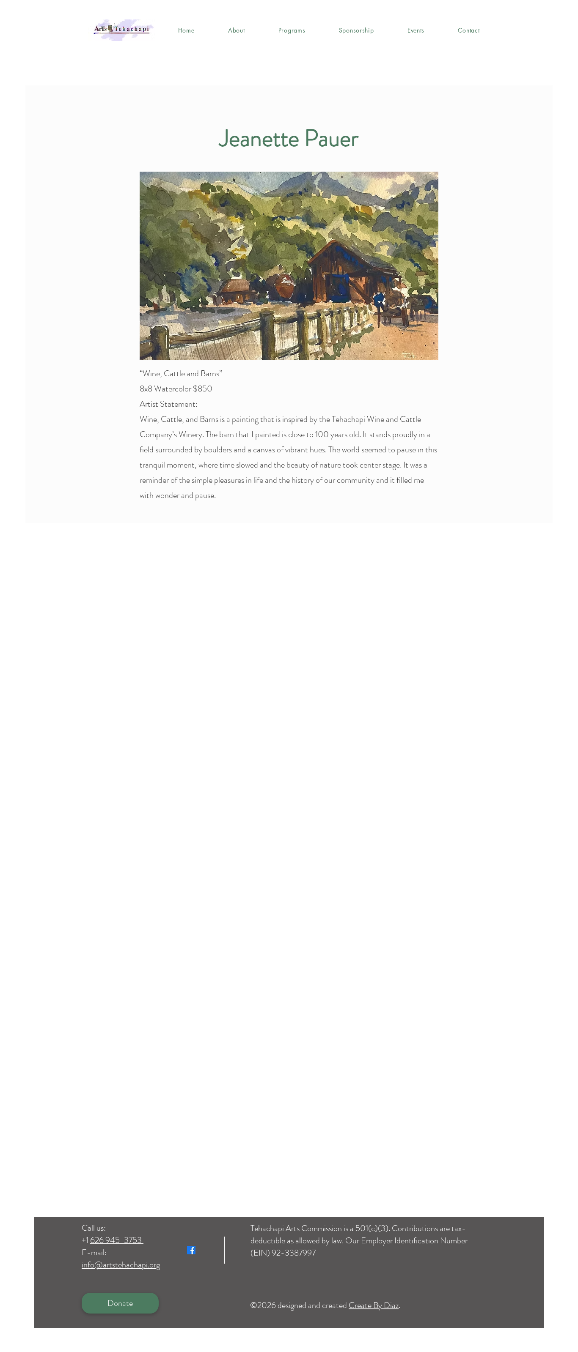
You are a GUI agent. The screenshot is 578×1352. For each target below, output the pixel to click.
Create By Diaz (374, 1305)
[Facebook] (191, 1250)
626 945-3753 (116, 1240)
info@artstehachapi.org (121, 1265)
